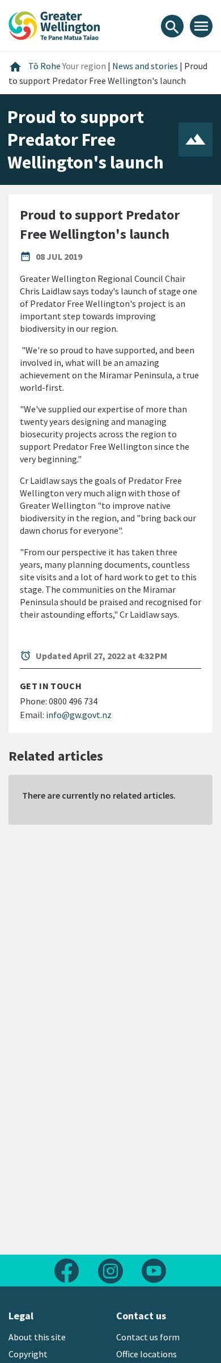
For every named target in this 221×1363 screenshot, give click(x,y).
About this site (37, 1337)
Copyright (28, 1354)
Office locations (146, 1354)
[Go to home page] (54, 24)
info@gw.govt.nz (79, 714)
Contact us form (148, 1337)
